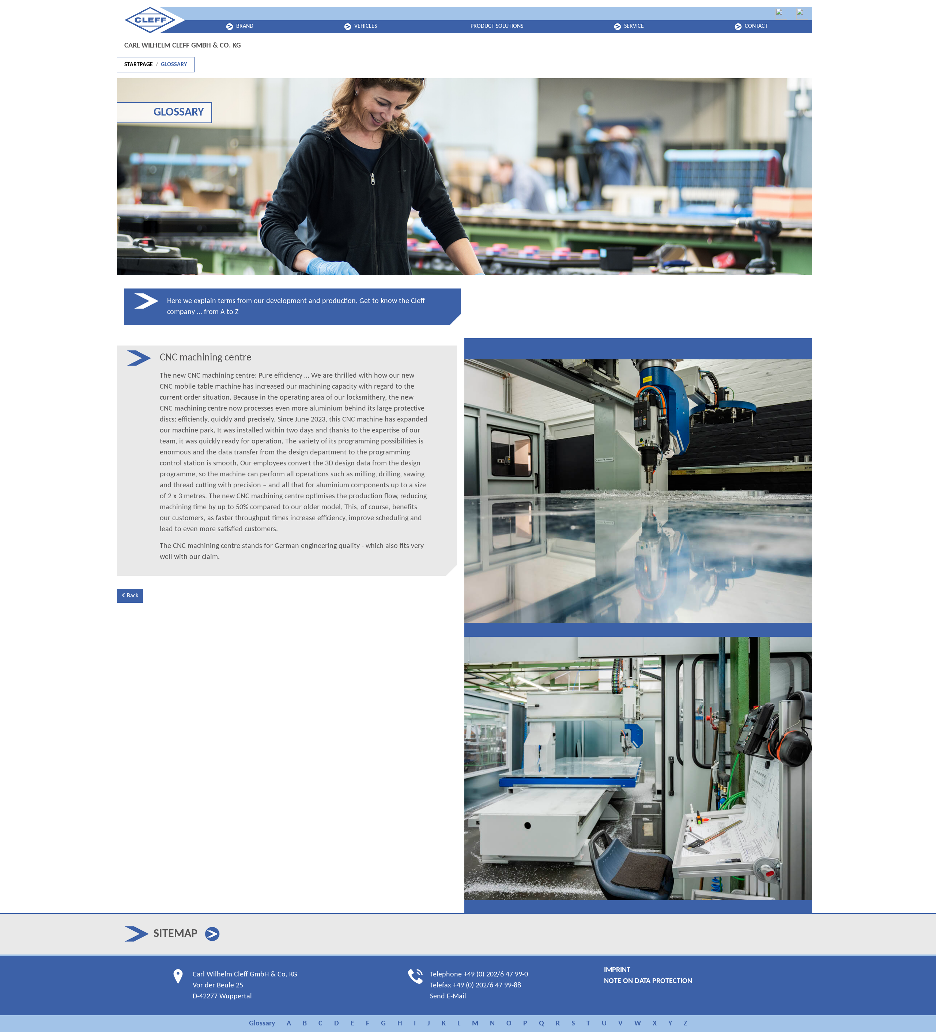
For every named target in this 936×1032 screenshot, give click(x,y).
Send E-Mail (448, 996)
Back (131, 596)
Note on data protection (648, 981)
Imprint (617, 970)
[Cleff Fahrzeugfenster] (781, 14)
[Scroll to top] (918, 1014)
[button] (212, 934)
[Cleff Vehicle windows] (802, 14)
